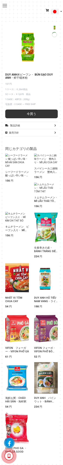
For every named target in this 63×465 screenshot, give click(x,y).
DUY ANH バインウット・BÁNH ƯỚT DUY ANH (45, 401)
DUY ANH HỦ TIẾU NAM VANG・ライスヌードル (45, 301)
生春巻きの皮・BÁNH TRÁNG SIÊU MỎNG (45, 251)
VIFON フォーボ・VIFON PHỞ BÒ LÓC (45, 351)
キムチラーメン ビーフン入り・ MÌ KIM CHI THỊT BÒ (17, 230)
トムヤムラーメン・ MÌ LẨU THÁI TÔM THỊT (46, 201)
